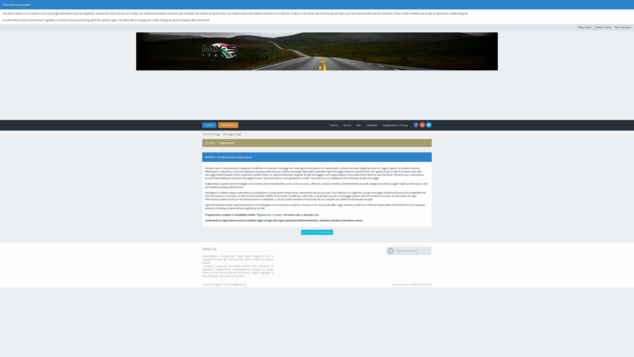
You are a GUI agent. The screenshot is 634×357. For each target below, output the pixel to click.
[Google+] (423, 125)
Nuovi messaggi (211, 134)
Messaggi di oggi (232, 134)
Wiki (358, 125)
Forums (334, 125)
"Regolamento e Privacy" (269, 214)
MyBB (217, 284)
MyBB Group (240, 284)
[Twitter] (429, 125)
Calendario (372, 125)
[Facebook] (416, 125)
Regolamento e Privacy (395, 125)
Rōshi (416, 284)
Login (209, 125)
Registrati (228, 125)
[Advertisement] (317, 95)
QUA (316, 214)
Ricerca (347, 125)
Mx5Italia (210, 142)
